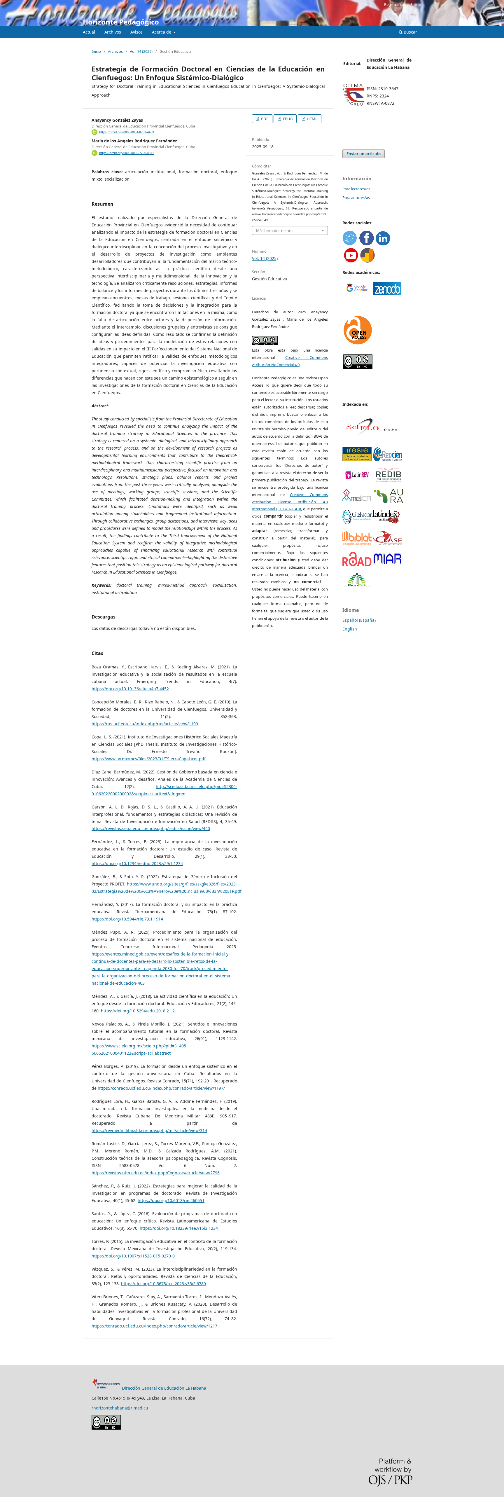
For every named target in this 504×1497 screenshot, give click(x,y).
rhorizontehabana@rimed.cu (120, 1408)
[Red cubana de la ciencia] (387, 459)
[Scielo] (371, 438)
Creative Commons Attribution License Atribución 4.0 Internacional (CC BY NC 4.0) (290, 502)
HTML (311, 118)
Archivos (112, 32)
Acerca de (162, 32)
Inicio (96, 51)
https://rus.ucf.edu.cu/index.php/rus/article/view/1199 (145, 723)
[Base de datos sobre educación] (357, 459)
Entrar (415, 4)
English (349, 629)
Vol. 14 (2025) (141, 51)
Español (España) (359, 620)
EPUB (287, 118)
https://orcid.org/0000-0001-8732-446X (126, 132)
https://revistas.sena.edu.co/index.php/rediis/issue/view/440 (151, 828)
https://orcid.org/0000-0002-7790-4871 (126, 153)
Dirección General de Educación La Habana (163, 1388)
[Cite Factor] (357, 522)
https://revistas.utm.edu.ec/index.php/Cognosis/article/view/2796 (156, 1172)
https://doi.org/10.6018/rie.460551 (171, 1200)
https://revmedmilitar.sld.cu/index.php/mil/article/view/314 (149, 1130)
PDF (264, 118)
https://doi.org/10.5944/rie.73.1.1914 (127, 919)
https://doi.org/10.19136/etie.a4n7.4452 (130, 688)
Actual (89, 32)
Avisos (136, 32)
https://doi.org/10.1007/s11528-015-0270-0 (133, 1256)
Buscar (409, 32)
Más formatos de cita (274, 230)
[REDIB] (388, 480)
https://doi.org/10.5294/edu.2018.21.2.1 (139, 1011)
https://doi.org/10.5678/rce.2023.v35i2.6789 (163, 1283)
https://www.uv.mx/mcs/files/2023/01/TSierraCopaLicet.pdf (149, 758)
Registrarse (394, 4)
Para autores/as (356, 197)
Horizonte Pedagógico (121, 22)
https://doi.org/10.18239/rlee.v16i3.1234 (179, 1228)
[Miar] (387, 564)
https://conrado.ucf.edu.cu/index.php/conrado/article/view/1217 (154, 1326)
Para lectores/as (356, 188)
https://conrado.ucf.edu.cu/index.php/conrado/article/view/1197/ (161, 1088)
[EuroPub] (357, 585)
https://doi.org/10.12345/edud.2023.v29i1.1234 (137, 863)
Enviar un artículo (363, 153)
